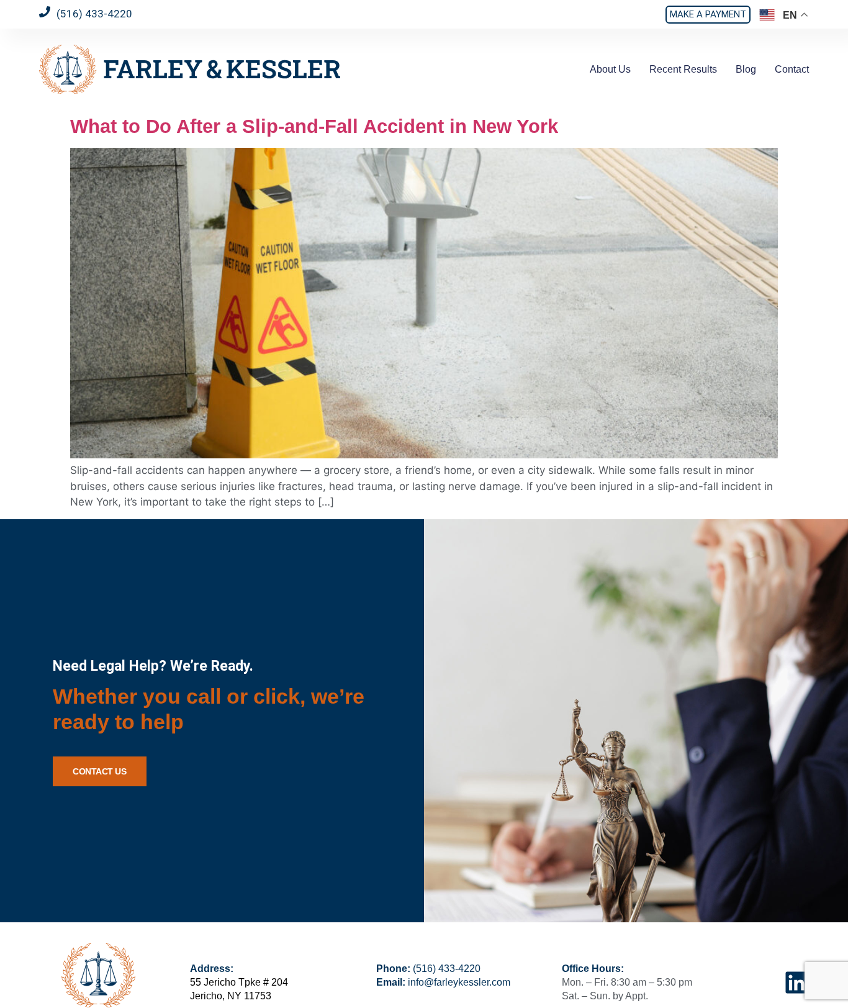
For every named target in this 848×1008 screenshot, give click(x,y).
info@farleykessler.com (459, 982)
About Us (610, 69)
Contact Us (100, 771)
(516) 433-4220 (446, 968)
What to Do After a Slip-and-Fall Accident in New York (314, 126)
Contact (792, 69)
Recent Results (683, 69)
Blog (746, 69)
